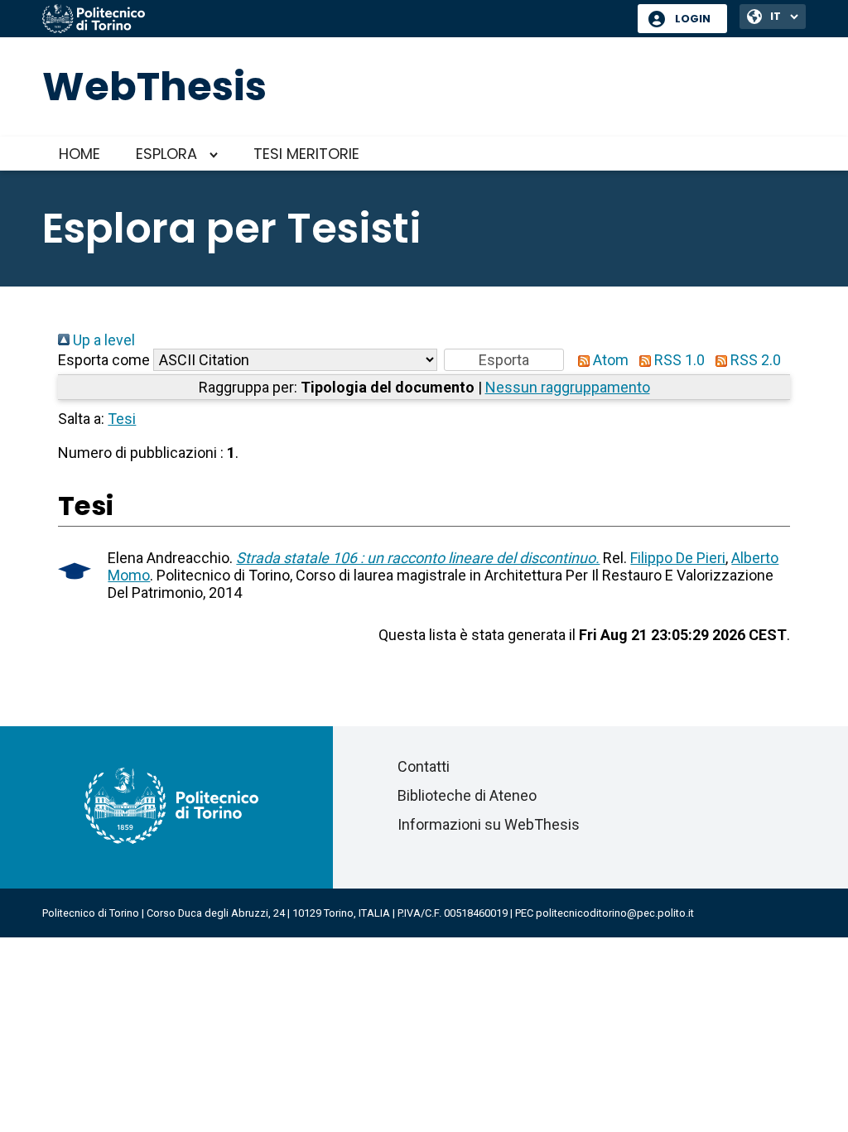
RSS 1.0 (678, 360)
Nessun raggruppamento (567, 387)
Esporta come (104, 360)
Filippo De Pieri (677, 557)
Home (79, 153)
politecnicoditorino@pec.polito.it (615, 913)
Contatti (424, 766)
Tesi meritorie (306, 153)
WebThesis (154, 86)
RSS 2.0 (754, 360)
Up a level (102, 340)
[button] (504, 360)
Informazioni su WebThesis (489, 824)
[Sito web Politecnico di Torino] (333, 20)
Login (693, 19)
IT (775, 16)
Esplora (166, 153)
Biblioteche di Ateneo (467, 795)
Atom (609, 360)
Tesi (122, 418)
